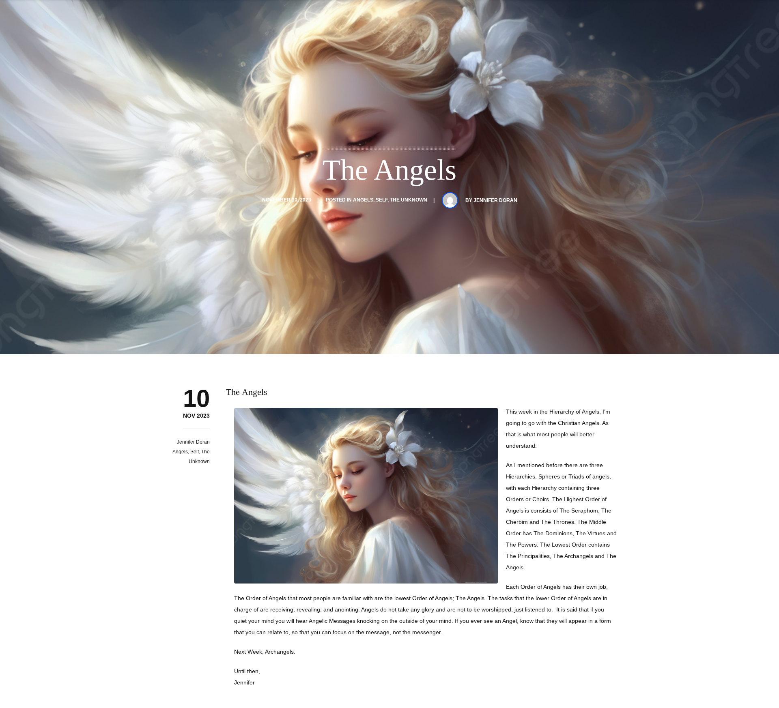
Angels (363, 200)
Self (381, 200)
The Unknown (408, 200)
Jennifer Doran (495, 200)
